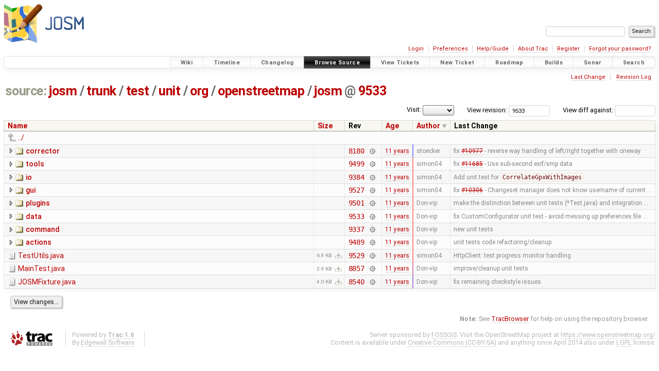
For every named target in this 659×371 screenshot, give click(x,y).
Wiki (187, 62)
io (29, 177)
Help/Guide (493, 48)
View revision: (487, 110)
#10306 (472, 190)
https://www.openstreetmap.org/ (608, 335)
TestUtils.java (41, 255)
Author (428, 126)
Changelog (277, 62)
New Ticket (457, 62)
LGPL (624, 342)
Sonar (593, 62)
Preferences (450, 48)
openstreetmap (261, 90)
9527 (357, 190)
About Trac (533, 48)
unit (169, 90)
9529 (357, 255)
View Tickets (400, 62)
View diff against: (589, 110)
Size (325, 126)
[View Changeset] (372, 151)
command (43, 229)
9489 (357, 242)
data (34, 216)
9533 (372, 90)
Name (17, 126)
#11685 (472, 163)
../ (21, 137)
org (199, 90)
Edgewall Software (107, 342)
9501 (357, 203)
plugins (38, 203)
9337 (357, 229)
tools (35, 164)
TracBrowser (510, 319)
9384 (357, 177)
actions (38, 242)
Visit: (414, 109)
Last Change (588, 77)
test (137, 90)
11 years (397, 151)
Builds (554, 62)
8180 (357, 151)
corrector (43, 151)
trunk (101, 90)
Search (634, 62)
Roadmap (509, 62)
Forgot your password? (620, 48)
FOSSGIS (444, 335)
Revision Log (633, 77)
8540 (357, 282)
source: (26, 90)
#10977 (472, 151)
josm (63, 90)
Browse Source (337, 62)
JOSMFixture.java (47, 282)
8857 (357, 268)
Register (568, 48)
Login (416, 48)
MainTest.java (41, 268)
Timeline (227, 62)
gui (31, 190)
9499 (357, 164)
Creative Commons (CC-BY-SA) (452, 342)
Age (392, 126)
